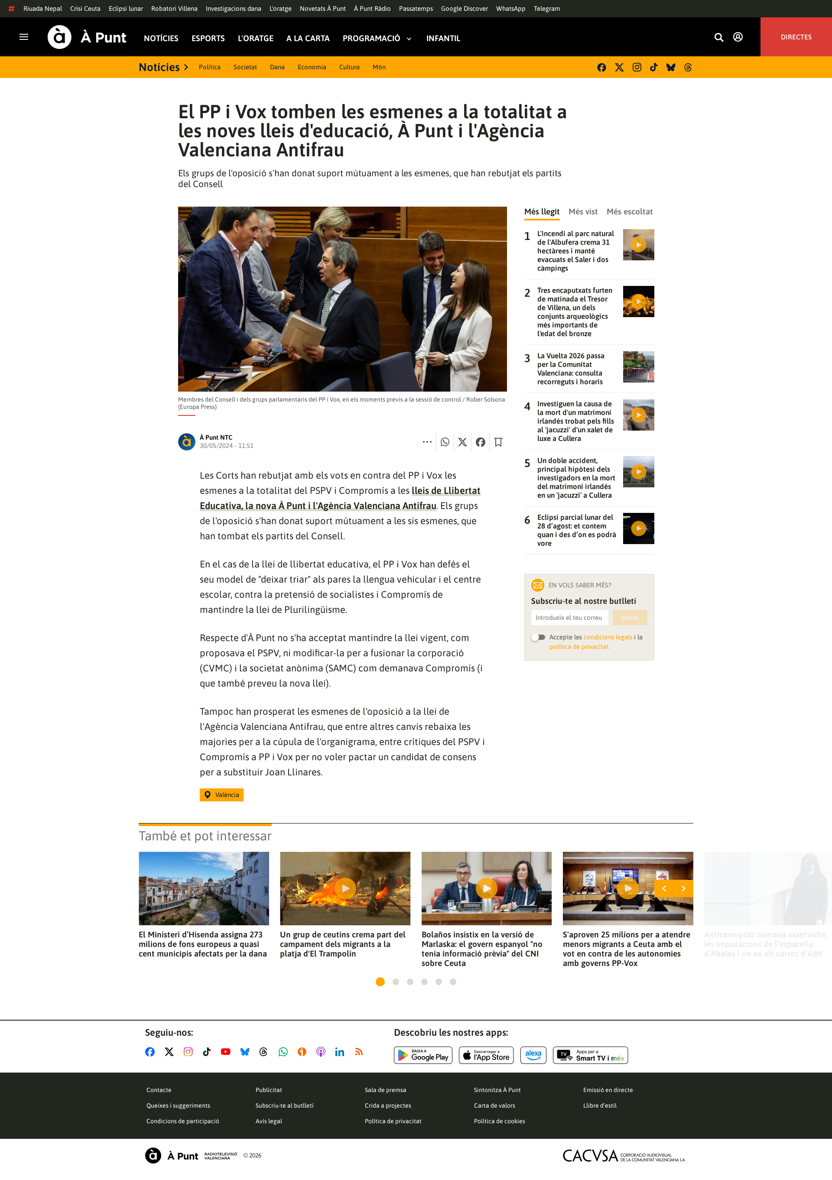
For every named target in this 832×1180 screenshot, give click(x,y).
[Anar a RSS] (361, 1052)
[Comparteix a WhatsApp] (445, 442)
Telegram (547, 8)
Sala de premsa (385, 1089)
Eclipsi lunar (126, 8)
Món (379, 67)
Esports (208, 38)
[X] (619, 67)
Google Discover (464, 8)
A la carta (308, 38)
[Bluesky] (671, 67)
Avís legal (269, 1121)
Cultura (349, 67)
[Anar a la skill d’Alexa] (533, 1055)
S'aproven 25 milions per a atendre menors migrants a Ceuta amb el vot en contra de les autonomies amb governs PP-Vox (626, 949)
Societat (245, 67)
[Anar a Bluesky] (246, 1052)
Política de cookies (499, 1121)
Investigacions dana (233, 8)
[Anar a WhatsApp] (285, 1052)
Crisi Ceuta (85, 8)
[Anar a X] (171, 1052)
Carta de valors (494, 1105)
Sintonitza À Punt (497, 1089)
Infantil (443, 38)
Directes (796, 37)
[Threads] (688, 67)
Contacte (159, 1089)
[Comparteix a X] (462, 442)
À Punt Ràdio (372, 8)
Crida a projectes (388, 1105)
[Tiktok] (654, 67)
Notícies (161, 38)
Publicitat (269, 1089)
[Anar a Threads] (266, 1052)
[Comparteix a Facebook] (480, 442)
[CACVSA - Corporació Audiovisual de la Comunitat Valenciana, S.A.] (624, 1156)
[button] (380, 981)
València (227, 794)
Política (210, 67)
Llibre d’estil (600, 1105)
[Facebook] (601, 67)
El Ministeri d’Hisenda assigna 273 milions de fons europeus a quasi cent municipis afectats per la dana (203, 944)
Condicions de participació (182, 1121)
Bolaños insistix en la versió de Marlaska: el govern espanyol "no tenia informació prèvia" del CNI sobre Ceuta (482, 949)
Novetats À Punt (323, 8)
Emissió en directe (608, 1089)
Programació (371, 38)
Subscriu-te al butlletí (285, 1105)
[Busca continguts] (719, 38)
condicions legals (608, 637)
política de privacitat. (579, 646)
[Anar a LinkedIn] (341, 1052)
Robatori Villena (174, 8)
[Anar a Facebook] (151, 1052)
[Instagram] (637, 67)
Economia (312, 67)
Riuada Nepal (42, 8)
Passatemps (416, 8)
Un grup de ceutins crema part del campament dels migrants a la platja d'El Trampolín (343, 944)
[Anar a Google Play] (423, 1055)
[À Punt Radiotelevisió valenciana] (191, 1156)
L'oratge (281, 8)
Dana (277, 67)
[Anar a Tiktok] (208, 1052)
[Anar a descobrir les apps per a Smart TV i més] (590, 1055)
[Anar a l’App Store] (486, 1055)
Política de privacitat (393, 1121)
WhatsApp (511, 8)
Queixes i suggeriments (178, 1105)
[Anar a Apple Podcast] (322, 1052)
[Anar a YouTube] (227, 1052)
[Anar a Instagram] (190, 1052)
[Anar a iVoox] (304, 1052)
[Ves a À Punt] (87, 37)
